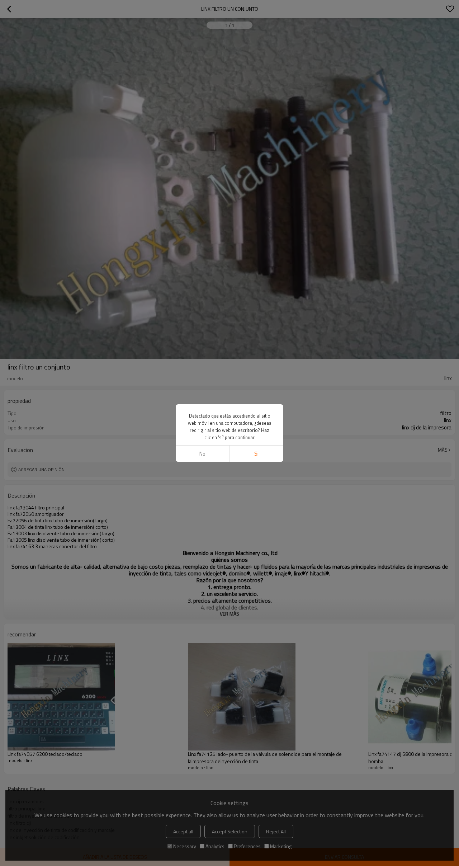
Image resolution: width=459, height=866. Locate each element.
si (256, 454)
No (202, 454)
